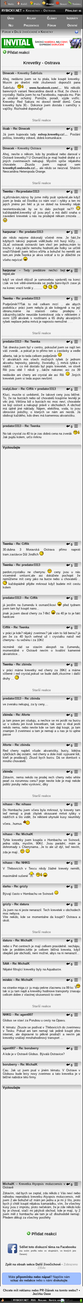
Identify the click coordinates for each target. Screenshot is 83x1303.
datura (7, 940)
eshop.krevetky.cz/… (52, 134)
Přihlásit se (73, 10)
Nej (11, 25)
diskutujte (60, 1280)
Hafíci (10, 4)
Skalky (63, 4)
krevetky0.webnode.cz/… (20, 168)
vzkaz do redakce (22, 1280)
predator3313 (12, 341)
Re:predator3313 (27, 191)
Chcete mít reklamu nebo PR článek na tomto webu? (40, 1290)
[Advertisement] (41, 493)
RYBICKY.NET (12, 10)
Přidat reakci (17, 53)
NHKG (7, 1014)
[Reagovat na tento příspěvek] (68, 74)
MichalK (8, 1184)
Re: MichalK (24, 834)
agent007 (9, 1048)
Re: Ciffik (22, 544)
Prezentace (31, 25)
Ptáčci (36, 4)
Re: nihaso (23, 804)
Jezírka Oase (42, 1294)
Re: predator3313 (31, 232)
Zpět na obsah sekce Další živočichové (33, 1264)
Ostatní (72, 25)
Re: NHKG (23, 862)
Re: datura (21, 904)
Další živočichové (25, 32)
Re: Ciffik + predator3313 (38, 389)
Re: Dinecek (21, 128)
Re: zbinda (23, 664)
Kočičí (23, 4)
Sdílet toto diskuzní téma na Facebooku (47, 1247)
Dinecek (8, 73)
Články (52, 18)
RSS (33, 1300)
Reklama (42, 1300)
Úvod (10, 18)
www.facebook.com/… (45, 88)
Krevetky (47, 32)
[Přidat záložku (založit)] (2, 1301)
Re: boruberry (29, 1048)
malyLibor (10, 389)
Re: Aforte (23, 714)
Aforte (7, 745)
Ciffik (6, 627)
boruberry (10, 1064)
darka (7, 886)
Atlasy (31, 18)
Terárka (76, 4)
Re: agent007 (24, 1014)
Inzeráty (72, 18)
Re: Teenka (32, 341)
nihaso (7, 804)
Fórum (51, 25)
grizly (7, 904)
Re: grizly (21, 886)
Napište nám (55, 1300)
